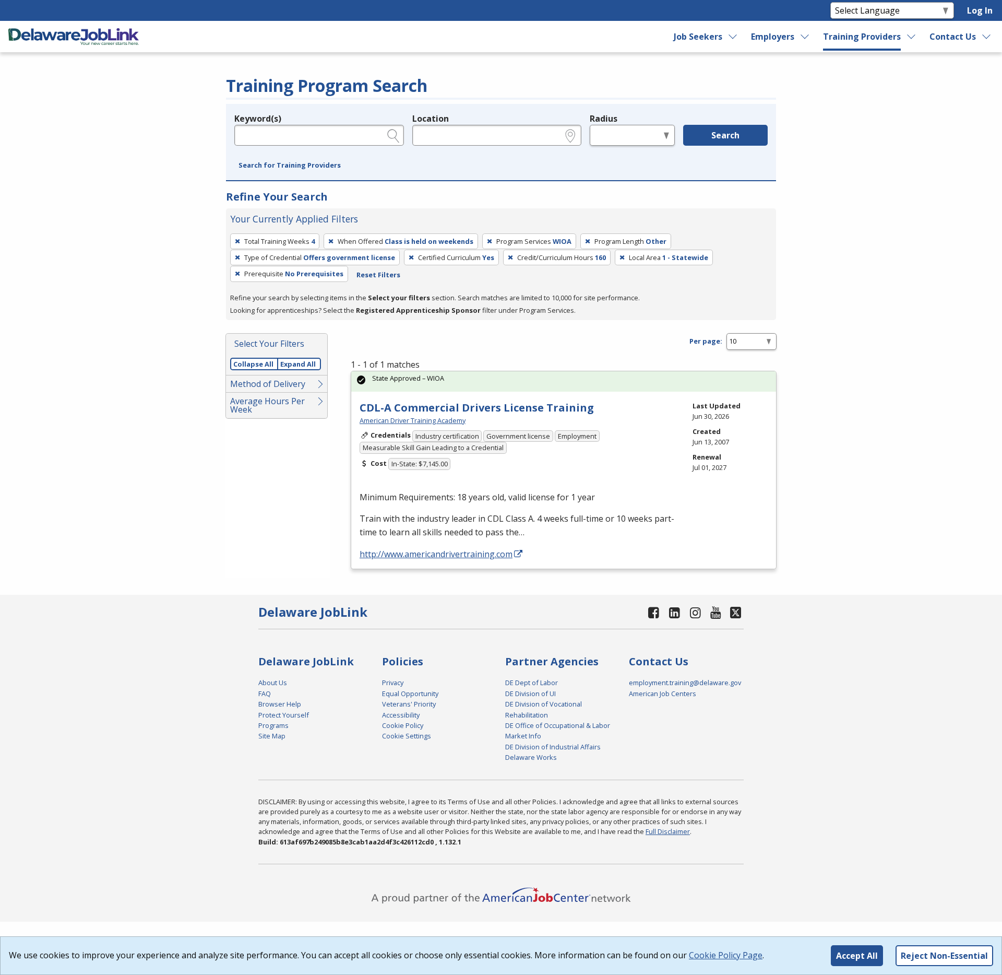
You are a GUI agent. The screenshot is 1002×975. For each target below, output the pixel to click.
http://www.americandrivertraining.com (436, 554)
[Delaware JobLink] (73, 36)
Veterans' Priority (409, 704)
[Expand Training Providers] (911, 36)
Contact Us (952, 36)
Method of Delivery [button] (267, 384)
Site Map (271, 736)
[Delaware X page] (735, 612)
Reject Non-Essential (944, 955)
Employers (772, 36)
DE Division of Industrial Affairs (553, 746)
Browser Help (279, 704)
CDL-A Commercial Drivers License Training (477, 408)
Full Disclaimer (668, 831)
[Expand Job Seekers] (733, 36)
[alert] (563, 381)
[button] (289, 165)
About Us (272, 682)
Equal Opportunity (410, 693)
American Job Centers (662, 693)
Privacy (392, 682)
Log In (980, 10)
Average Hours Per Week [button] (267, 405)
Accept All (857, 955)
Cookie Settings (406, 736)
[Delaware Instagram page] (695, 612)
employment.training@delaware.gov (685, 682)
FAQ (264, 693)
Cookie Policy (402, 725)
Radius (603, 118)
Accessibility (401, 715)
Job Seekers (698, 36)
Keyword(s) (257, 118)
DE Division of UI (530, 693)
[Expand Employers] (805, 36)
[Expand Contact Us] (987, 36)
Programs (273, 725)
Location (430, 118)
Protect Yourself (283, 715)
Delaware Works (531, 757)
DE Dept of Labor (531, 682)
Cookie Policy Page (725, 955)
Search (725, 135)
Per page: (705, 341)
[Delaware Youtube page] (716, 612)
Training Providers (862, 36)
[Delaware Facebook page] (654, 612)
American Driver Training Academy (413, 420)
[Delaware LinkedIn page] (675, 612)
